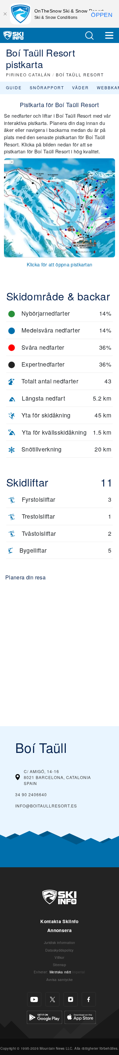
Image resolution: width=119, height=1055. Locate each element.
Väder (80, 87)
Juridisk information (59, 942)
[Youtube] (34, 999)
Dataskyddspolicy (59, 950)
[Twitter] (52, 999)
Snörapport (47, 87)
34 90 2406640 (31, 794)
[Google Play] (44, 1016)
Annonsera (59, 930)
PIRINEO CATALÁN (28, 74)
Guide (14, 87)
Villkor (59, 957)
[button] (89, 35)
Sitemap (59, 964)
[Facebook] (89, 999)
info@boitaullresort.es (46, 805)
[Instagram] (70, 999)
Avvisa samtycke (59, 979)
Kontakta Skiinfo (59, 921)
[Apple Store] (80, 1016)
